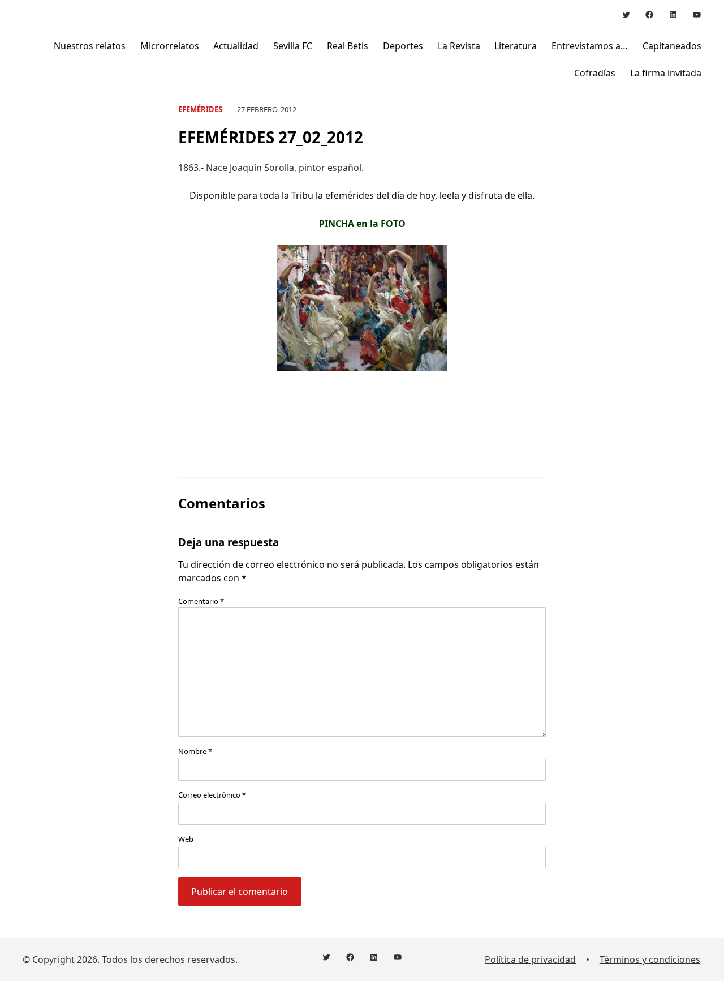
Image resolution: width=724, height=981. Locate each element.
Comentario (201, 601)
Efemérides (200, 109)
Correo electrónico (212, 795)
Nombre (195, 751)
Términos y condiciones (650, 959)
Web (185, 839)
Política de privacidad (530, 959)
